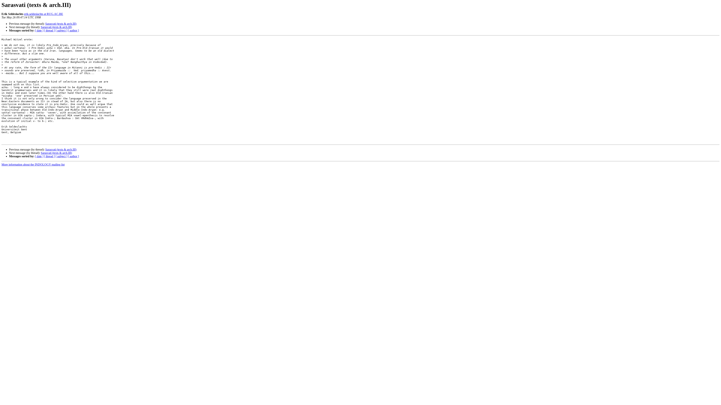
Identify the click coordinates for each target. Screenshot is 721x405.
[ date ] (39, 30)
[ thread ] (49, 30)
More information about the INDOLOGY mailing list (33, 164)
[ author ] (73, 30)
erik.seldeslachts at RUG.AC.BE (43, 14)
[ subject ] (61, 30)
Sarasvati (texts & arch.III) (60, 23)
